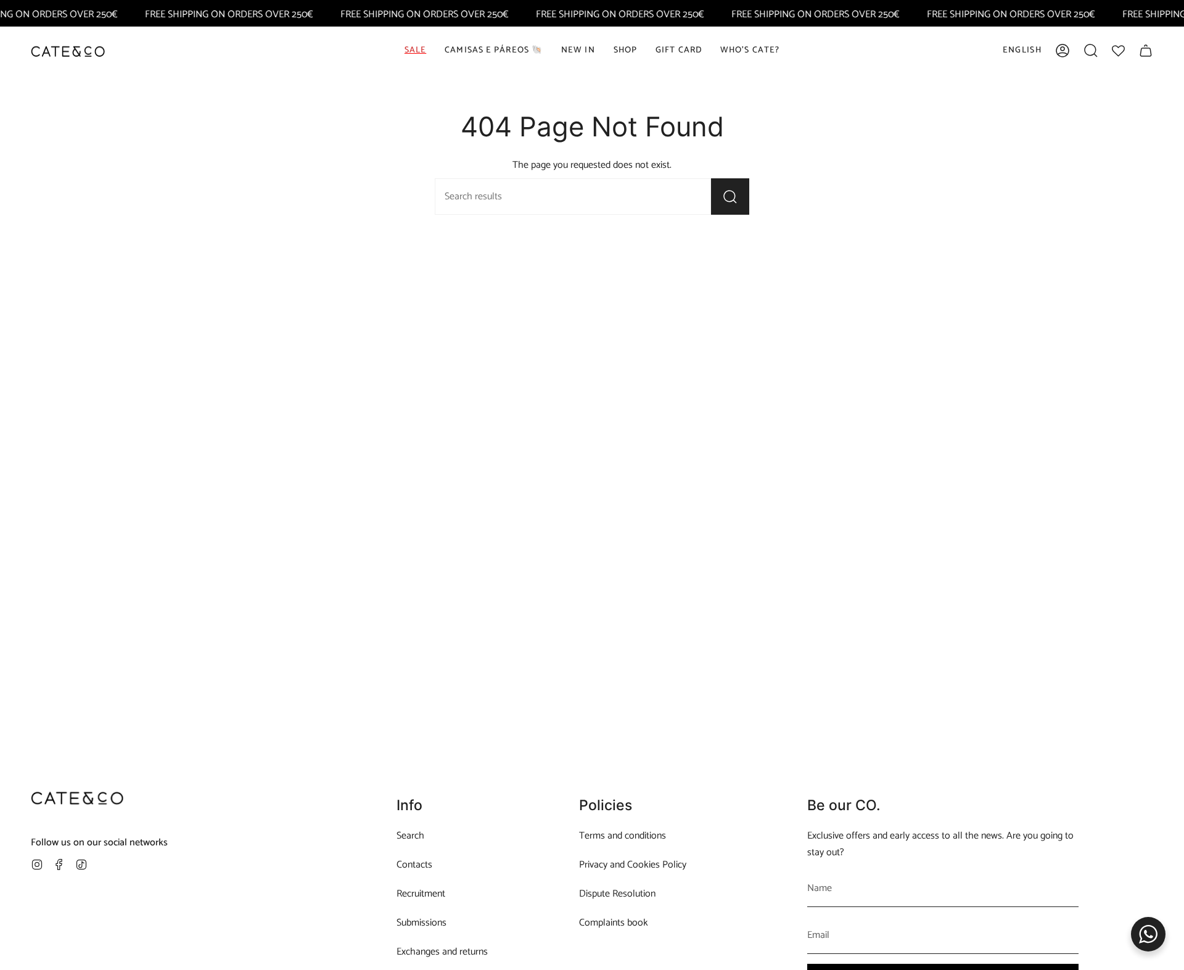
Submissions (421, 922)
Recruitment (421, 893)
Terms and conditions (622, 835)
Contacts (414, 864)
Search (410, 835)
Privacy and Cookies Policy (632, 864)
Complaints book (613, 922)
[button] (625, 50)
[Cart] (1146, 50)
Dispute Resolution (617, 893)
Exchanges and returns (442, 951)
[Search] (730, 196)
